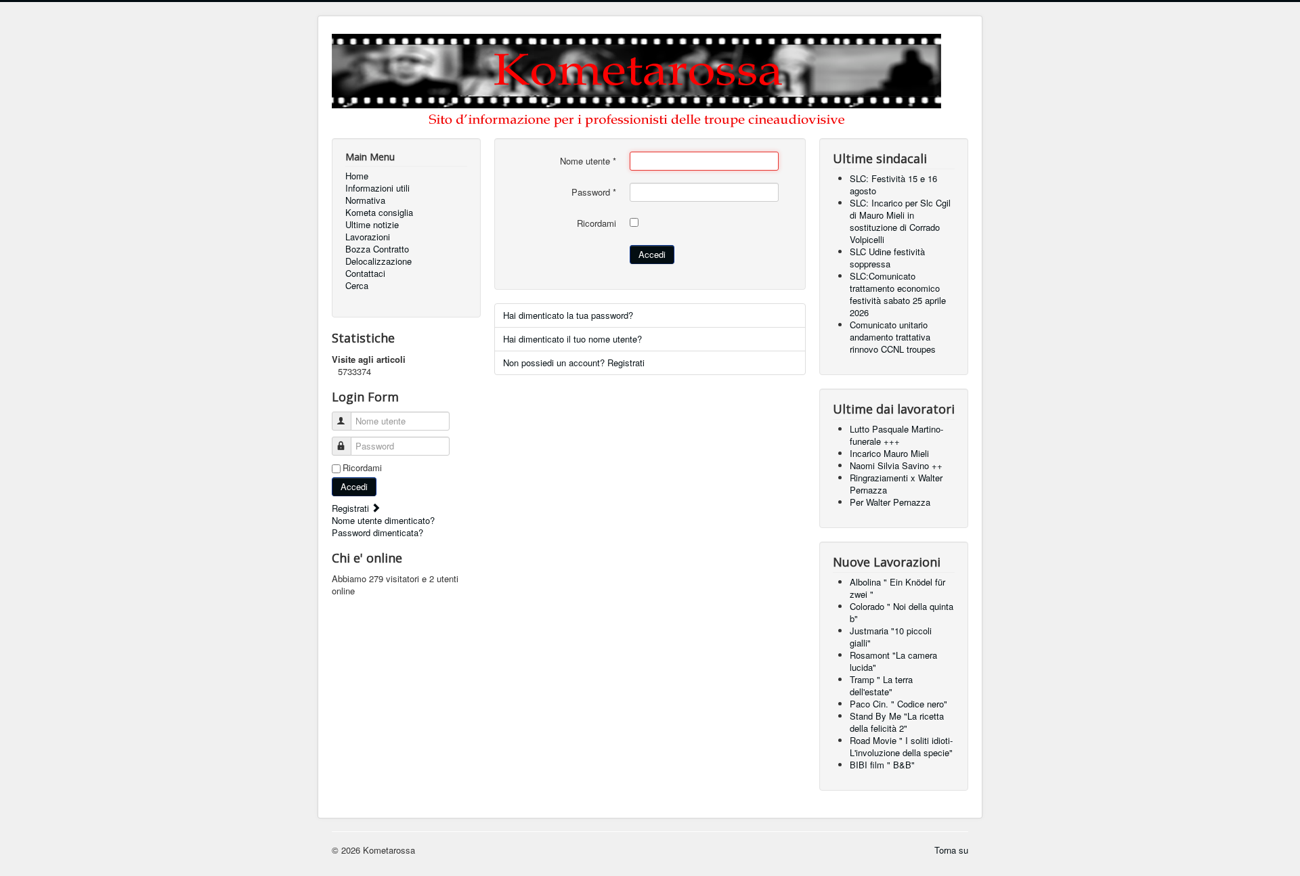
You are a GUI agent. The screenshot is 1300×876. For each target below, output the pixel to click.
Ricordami (362, 468)
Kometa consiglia (379, 212)
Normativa (365, 200)
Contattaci (365, 273)
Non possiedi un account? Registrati (574, 362)
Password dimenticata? (377, 532)
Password (593, 192)
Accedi (354, 486)
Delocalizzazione (378, 261)
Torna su (951, 850)
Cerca (356, 286)
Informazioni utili (377, 188)
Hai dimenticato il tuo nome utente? (572, 338)
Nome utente (588, 161)
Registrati (352, 508)
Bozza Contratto (377, 249)
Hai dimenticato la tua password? (568, 315)
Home (356, 176)
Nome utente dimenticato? (383, 520)
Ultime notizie (372, 225)
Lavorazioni (367, 237)
